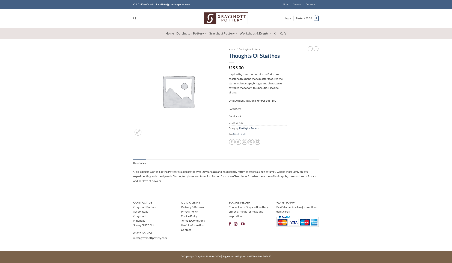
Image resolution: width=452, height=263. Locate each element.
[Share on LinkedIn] (257, 142)
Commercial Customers (305, 4)
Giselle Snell (239, 134)
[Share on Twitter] (238, 142)
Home (170, 33)
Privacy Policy (189, 211)
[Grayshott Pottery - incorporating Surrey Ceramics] (226, 18)
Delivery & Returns (192, 207)
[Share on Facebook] (232, 142)
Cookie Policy (189, 216)
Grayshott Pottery (222, 33)
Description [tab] (139, 163)
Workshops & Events (254, 33)
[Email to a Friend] (245, 142)
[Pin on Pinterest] (251, 142)
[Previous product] (316, 48)
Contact (186, 229)
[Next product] (310, 48)
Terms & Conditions (193, 220)
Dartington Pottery (190, 33)
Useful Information (192, 225)
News (286, 4)
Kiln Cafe (279, 33)
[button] (134, 18)
